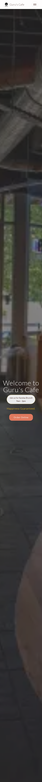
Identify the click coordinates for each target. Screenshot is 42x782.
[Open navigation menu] (35, 4)
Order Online (21, 417)
